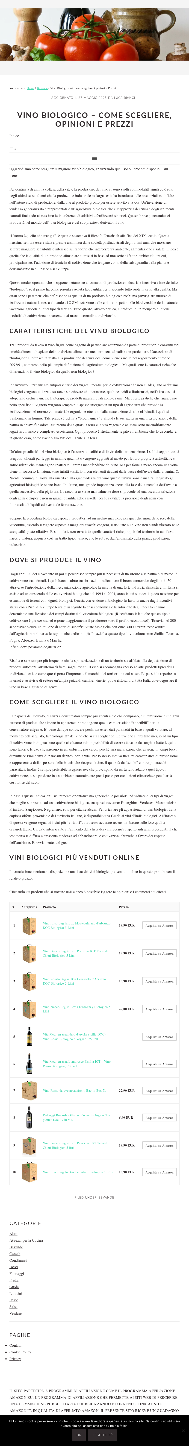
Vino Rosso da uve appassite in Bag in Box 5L (75, 1090)
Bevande (106, 1197)
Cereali (14, 1253)
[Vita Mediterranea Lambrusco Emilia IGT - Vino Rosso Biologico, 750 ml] (29, 1064)
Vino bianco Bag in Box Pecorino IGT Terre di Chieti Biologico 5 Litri (75, 953)
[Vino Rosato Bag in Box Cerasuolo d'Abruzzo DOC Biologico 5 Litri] (29, 981)
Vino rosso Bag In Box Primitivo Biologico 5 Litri (78, 1172)
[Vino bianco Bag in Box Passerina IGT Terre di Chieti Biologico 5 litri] (29, 1145)
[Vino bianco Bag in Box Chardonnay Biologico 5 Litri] (29, 1009)
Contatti (15, 1345)
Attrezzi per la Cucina (26, 1240)
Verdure (15, 1313)
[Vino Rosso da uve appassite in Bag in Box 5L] (29, 1090)
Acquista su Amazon (159, 925)
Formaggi (16, 1273)
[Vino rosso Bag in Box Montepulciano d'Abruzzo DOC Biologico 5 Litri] (29, 925)
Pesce (13, 1299)
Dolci (13, 1266)
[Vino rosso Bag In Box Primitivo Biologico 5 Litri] (29, 1172)
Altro (13, 1233)
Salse (13, 1306)
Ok (79, 1435)
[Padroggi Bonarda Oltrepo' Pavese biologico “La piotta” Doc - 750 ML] (29, 1117)
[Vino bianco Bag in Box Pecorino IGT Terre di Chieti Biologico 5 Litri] (29, 953)
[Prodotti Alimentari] (94, 61)
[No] (183, 1430)
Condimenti (18, 1260)
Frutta (13, 1280)
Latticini (15, 1293)
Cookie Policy (20, 1351)
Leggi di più (102, 1435)
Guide (14, 1286)
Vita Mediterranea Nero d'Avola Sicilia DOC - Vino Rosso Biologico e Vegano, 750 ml (75, 1036)
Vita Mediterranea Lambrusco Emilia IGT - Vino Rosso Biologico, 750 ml (77, 1063)
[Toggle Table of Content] (12, 149)
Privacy (15, 1358)
